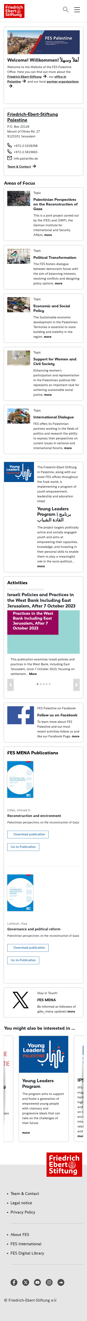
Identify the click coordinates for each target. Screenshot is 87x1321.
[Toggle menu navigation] (77, 9)
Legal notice (21, 1202)
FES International (26, 1243)
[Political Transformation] (18, 256)
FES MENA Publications (32, 753)
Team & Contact (19, 166)
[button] (10, 685)
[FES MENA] (20, 1000)
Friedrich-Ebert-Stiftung (24, 77)
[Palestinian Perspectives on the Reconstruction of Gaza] (18, 198)
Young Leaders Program (38, 1083)
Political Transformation (54, 257)
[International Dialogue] (18, 416)
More (33, 674)
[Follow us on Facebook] (20, 715)
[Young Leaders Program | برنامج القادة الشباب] (19, 472)
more (48, 235)
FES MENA (46, 1000)
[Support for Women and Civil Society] (18, 358)
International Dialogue (53, 417)
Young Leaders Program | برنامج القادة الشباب (54, 514)
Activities (17, 582)
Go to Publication (23, 846)
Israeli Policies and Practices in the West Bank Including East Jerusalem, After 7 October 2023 (41, 600)
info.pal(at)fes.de (26, 158)
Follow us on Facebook (57, 715)
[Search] (66, 9)
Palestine (17, 120)
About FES (20, 1234)
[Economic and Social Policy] (18, 304)
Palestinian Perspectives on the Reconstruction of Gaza (55, 204)
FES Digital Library (27, 1253)
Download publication (29, 834)
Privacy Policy (23, 1212)
